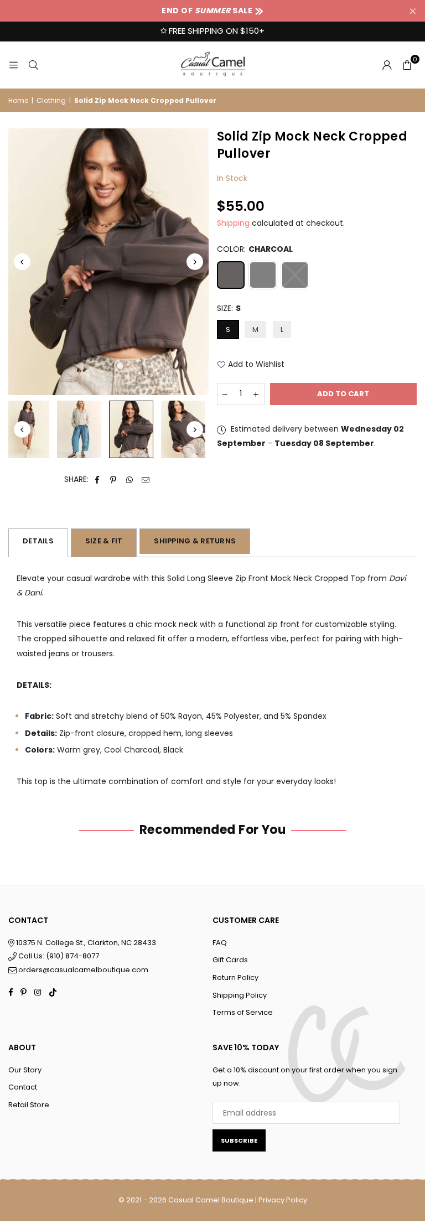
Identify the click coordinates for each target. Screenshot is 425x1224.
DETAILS (38, 541)
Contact (22, 1087)
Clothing (51, 100)
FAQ (219, 942)
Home (18, 100)
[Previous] (22, 261)
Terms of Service (242, 1012)
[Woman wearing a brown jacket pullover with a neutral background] (183, 429)
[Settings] (387, 65)
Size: (229, 308)
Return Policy (235, 977)
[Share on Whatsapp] (130, 479)
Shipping (233, 223)
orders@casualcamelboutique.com (83, 969)
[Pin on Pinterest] (114, 479)
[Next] (194, 261)
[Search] (33, 64)
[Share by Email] (146, 479)
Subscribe (239, 1140)
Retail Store (28, 1104)
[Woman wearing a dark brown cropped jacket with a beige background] (131, 429)
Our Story (25, 1070)
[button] (407, 65)
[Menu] (13, 64)
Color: (255, 249)
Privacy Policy (282, 1200)
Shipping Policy (239, 995)
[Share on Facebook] (98, 479)
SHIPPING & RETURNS (195, 541)
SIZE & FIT (104, 541)
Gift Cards (230, 960)
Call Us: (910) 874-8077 (58, 956)
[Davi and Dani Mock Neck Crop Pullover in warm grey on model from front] (79, 429)
